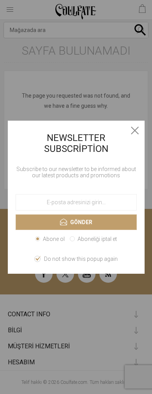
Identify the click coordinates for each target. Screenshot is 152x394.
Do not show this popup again (81, 259)
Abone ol (54, 239)
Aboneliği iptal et (97, 239)
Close (135, 130)
